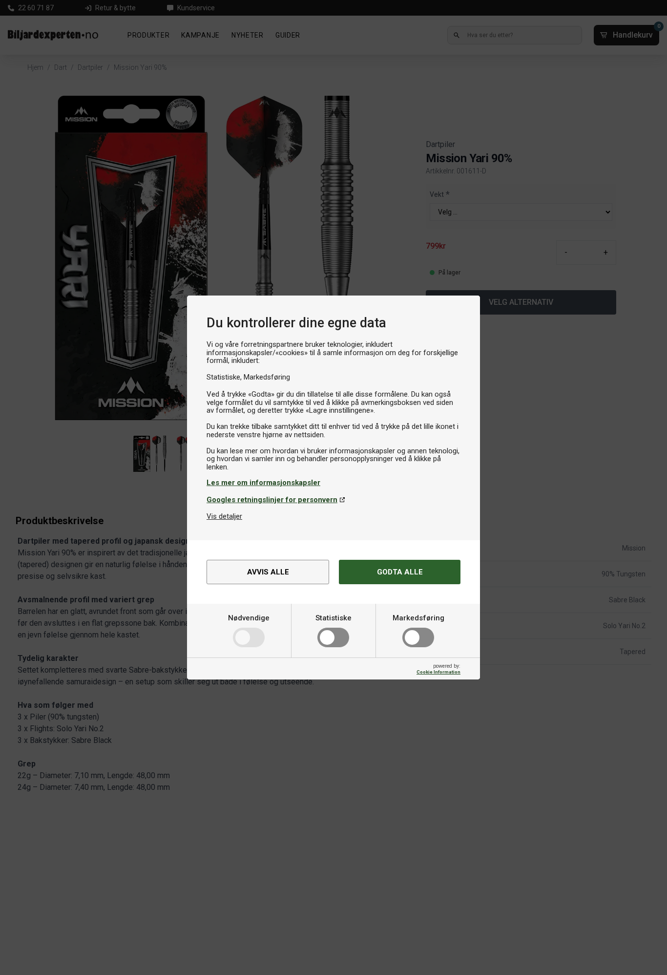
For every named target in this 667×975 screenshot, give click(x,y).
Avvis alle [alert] (268, 572)
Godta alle (400, 572)
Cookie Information (438, 672)
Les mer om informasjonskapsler (263, 482)
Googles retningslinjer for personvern (272, 499)
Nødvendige (249, 618)
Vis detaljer (224, 516)
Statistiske (333, 618)
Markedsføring (418, 618)
